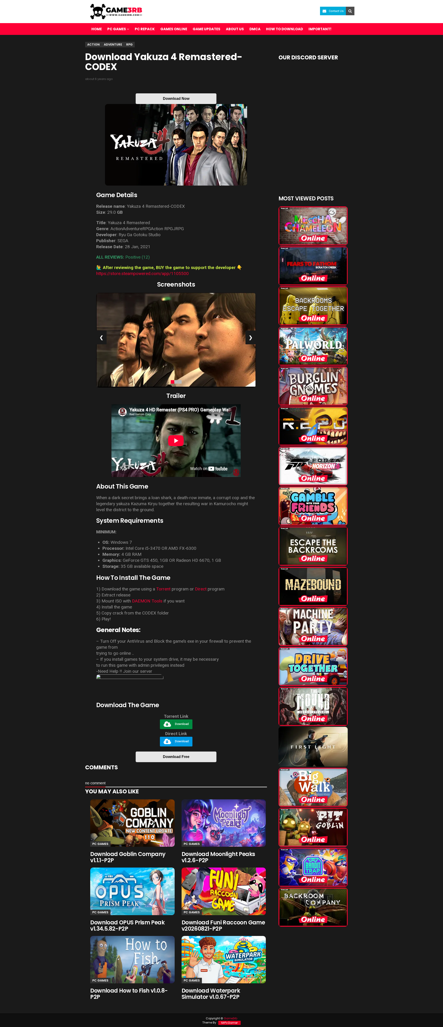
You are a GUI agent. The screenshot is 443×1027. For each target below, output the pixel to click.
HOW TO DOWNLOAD (284, 29)
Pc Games (100, 844)
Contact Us (336, 11)
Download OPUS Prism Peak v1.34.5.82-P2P (127, 925)
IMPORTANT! (319, 29)
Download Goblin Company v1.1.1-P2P (127, 857)
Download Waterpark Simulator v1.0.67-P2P (211, 994)
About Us (235, 29)
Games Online (173, 29)
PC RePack (145, 29)
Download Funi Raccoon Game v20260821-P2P (223, 925)
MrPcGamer (229, 1023)
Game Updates (206, 29)
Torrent (163, 589)
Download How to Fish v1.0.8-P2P (129, 994)
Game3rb (230, 1018)
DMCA (254, 29)
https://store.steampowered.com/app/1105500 (142, 273)
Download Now (176, 99)
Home (96, 29)
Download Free (176, 757)
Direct (201, 589)
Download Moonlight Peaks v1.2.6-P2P (218, 857)
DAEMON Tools (147, 601)
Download (182, 724)
